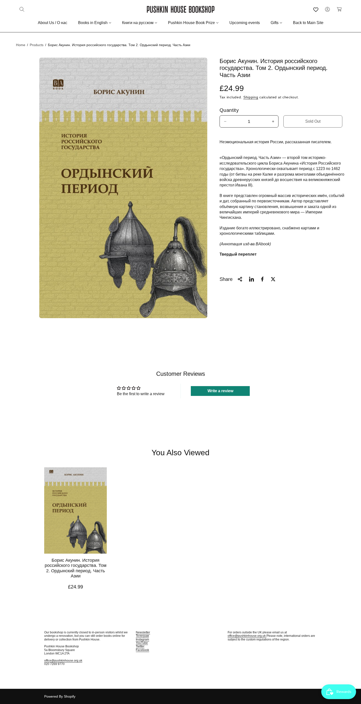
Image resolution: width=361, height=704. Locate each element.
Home (20, 45)
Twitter (140, 646)
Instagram (142, 639)
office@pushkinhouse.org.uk (63, 660)
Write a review (220, 391)
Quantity (229, 110)
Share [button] (226, 279)
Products (36, 45)
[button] (22, 9)
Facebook (142, 650)
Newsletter (143, 632)
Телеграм (142, 636)
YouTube (142, 643)
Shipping (250, 97)
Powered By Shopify (59, 696)
